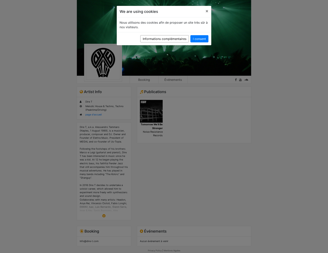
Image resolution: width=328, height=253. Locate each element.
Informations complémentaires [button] (164, 39)
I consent (199, 39)
